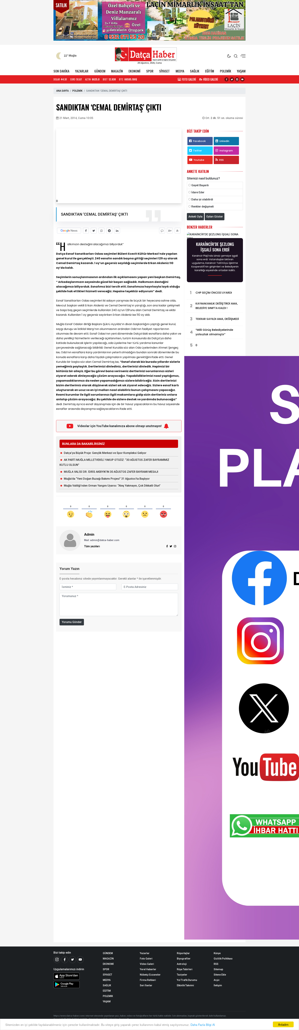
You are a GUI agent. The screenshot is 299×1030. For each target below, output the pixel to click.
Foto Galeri (146, 958)
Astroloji (182, 964)
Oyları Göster (214, 216)
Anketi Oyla (195, 216)
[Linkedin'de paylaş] (117, 231)
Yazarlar (145, 953)
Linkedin (224, 141)
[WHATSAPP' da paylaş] (101, 231)
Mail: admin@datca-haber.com (101, 540)
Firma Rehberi (148, 980)
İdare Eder (197, 192)
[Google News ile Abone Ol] (69, 231)
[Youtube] (80, 959)
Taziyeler (182, 974)
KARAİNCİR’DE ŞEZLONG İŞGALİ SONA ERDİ (215, 247)
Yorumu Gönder (72, 622)
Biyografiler (184, 958)
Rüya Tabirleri (184, 969)
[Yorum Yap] (162, 231)
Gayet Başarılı (200, 185)
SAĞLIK (194, 70)
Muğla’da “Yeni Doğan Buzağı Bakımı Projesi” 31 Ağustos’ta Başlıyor (107, 478)
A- (177, 230)
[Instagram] (175, 546)
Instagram (226, 150)
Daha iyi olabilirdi (202, 199)
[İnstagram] (56, 959)
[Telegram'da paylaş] (109, 231)
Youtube (199, 160)
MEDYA (180, 70)
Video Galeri (147, 964)
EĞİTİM (209, 70)
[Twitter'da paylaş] (94, 231)
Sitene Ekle (220, 974)
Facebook (199, 141)
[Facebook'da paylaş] (86, 231)
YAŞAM (241, 70)
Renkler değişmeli (202, 206)
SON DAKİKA (61, 70)
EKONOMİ (134, 70)
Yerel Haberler (148, 969)
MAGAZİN (117, 70)
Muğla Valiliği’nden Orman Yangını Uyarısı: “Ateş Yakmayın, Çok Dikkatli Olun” (112, 485)
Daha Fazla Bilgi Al (203, 1024)
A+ (170, 230)
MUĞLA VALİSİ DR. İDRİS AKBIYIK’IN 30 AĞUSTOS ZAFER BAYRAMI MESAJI (111, 471)
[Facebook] (64, 959)
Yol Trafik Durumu (187, 980)
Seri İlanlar (146, 985)
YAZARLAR (81, 70)
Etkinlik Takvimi (185, 985)
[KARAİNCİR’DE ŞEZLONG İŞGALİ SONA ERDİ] (215, 236)
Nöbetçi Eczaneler (150, 974)
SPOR (149, 70)
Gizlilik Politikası (223, 958)
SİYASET (164, 70)
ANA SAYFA (62, 90)
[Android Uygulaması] (75, 984)
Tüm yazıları (92, 546)
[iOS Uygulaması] (75, 976)
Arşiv (216, 980)
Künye (217, 953)
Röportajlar (183, 953)
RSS (221, 160)
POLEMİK (225, 70)
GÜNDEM (99, 70)
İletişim (218, 985)
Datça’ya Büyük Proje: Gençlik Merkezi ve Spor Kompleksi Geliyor (105, 453)
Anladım (283, 1024)
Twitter (197, 150)
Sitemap (218, 969)
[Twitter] (72, 959)
